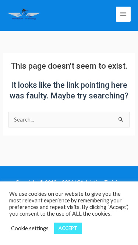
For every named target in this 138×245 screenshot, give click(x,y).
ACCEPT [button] (68, 228)
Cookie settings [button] (30, 228)
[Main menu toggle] (123, 14)
